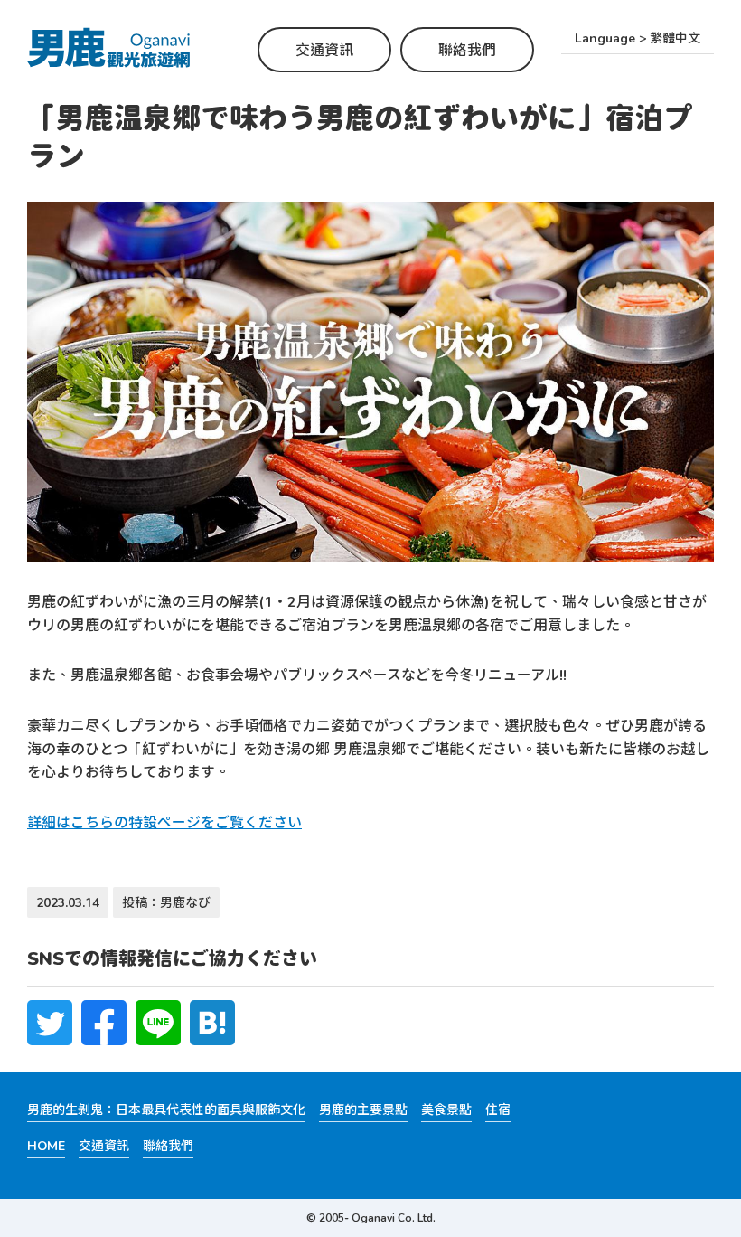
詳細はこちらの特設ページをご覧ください (164, 821)
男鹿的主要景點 (363, 1109)
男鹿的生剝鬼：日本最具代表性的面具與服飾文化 (166, 1109)
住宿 (498, 1109)
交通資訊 (324, 49)
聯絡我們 (467, 49)
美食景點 (446, 1109)
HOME (46, 1145)
